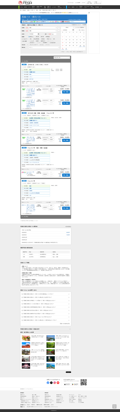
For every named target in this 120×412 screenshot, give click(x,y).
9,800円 (68, 232)
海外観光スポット (59, 396)
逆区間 (59, 29)
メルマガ (83, 2)
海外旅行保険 (58, 394)
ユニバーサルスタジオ (34, 162)
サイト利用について (73, 396)
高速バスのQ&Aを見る (65, 323)
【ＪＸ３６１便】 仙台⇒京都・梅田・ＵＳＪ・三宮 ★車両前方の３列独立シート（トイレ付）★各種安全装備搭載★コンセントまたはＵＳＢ (30, 104)
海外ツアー (47, 397)
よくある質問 (77, 2)
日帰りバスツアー (35, 399)
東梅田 (30, 190)
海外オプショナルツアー (49, 400)
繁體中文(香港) (46, 404)
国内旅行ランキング (36, 402)
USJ (30, 195)
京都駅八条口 (32, 72)
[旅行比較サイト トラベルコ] (20, 10)
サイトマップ (71, 394)
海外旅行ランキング (60, 400)
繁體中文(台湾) (39, 404)
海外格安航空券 (48, 396)
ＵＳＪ (30, 76)
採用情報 (80, 400)
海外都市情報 (58, 402)
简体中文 (33, 404)
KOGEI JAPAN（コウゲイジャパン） (51, 406)
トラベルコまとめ (59, 397)
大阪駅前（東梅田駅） (34, 122)
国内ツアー (22, 397)
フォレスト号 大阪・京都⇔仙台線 (30, 172)
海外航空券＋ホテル (48, 399)
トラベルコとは (70, 2)
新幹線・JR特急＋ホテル (25, 402)
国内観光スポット (35, 400)
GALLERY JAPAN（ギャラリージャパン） (35, 406)
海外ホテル (47, 394)
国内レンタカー (35, 397)
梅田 (30, 74)
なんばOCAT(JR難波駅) (34, 193)
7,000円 (68, 234)
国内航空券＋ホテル (25, 400)
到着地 (23, 30)
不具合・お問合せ (72, 399)
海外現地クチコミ (59, 399)
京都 (30, 188)
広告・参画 (71, 400)
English (28, 404)
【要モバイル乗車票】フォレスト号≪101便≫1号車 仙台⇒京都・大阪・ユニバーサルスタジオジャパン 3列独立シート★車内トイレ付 (30, 209)
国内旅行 (22, 392)
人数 (45, 34)
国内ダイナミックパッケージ (25, 399)
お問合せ (89, 3)
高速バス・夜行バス (31, 17)
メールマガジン (72, 402)
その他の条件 (52, 42)
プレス (79, 394)
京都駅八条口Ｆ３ (33, 120)
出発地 (23, 27)
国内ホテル (22, 394)
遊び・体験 (34, 394)
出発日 (23, 34)
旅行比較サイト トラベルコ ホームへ (26, 388)
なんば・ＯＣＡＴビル (34, 125)
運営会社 (80, 399)
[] (75, 12)
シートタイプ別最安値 (79, 27)
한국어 (52, 404)
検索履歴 (84, 24)
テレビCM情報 (81, 402)
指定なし (31, 47)
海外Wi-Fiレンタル (48, 402)
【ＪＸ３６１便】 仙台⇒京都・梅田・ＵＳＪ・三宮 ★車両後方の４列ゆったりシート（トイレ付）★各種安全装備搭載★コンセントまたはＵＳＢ (30, 92)
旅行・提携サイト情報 (82, 396)
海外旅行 (46, 392)
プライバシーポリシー (82, 397)
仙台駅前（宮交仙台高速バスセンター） (38, 118)
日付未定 (31, 34)
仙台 (30, 69)
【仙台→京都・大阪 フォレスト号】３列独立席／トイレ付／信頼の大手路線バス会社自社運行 (30, 139)
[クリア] (56, 28)
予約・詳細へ (66, 91)
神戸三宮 (31, 79)
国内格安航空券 (23, 396)
